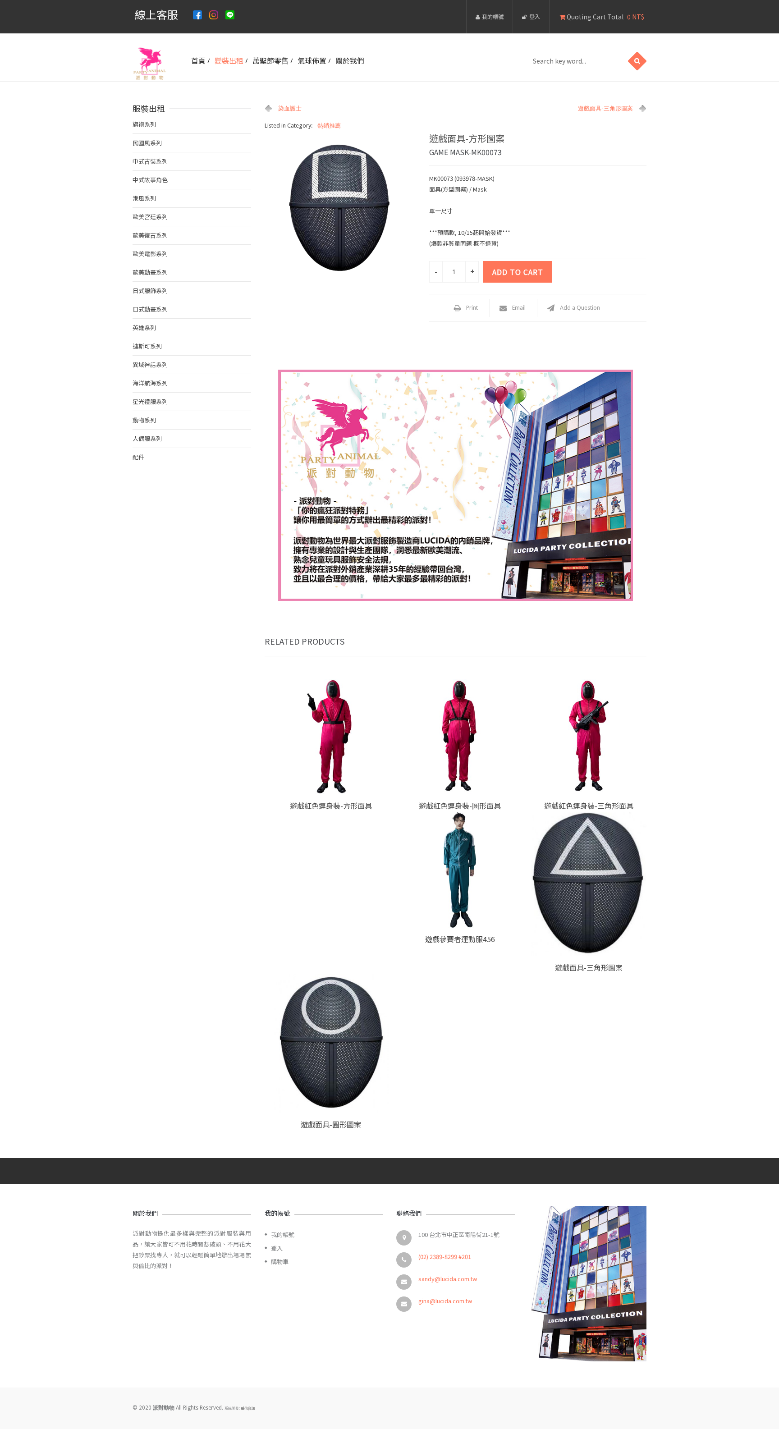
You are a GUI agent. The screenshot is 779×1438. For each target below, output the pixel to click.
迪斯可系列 (147, 346)
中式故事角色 (150, 179)
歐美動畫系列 (150, 272)
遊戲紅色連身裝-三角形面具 (588, 805)
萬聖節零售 (270, 60)
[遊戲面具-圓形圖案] (331, 1043)
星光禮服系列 (150, 401)
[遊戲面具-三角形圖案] (588, 884)
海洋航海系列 (150, 383)
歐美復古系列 (150, 235)
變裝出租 (229, 60)
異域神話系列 (150, 364)
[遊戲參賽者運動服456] (460, 870)
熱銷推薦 (329, 125)
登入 (534, 16)
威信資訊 (248, 1408)
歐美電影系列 (150, 253)
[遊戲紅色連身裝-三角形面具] (588, 736)
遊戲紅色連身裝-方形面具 (331, 805)
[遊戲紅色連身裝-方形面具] (331, 736)
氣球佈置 (312, 60)
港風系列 (144, 198)
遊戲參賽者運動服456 (460, 939)
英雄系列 (144, 327)
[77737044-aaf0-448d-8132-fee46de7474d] (340, 207)
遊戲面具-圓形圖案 (331, 1124)
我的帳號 (493, 16)
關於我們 (349, 60)
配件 (138, 457)
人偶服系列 (147, 438)
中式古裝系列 (150, 161)
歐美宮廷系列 (150, 216)
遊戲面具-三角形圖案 (605, 108)
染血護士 (290, 108)
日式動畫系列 (150, 309)
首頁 (198, 60)
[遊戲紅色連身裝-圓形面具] (460, 736)
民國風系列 (147, 142)
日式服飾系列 (150, 290)
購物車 (280, 1261)
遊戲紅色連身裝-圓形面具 (460, 805)
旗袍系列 (144, 124)
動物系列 (144, 420)
